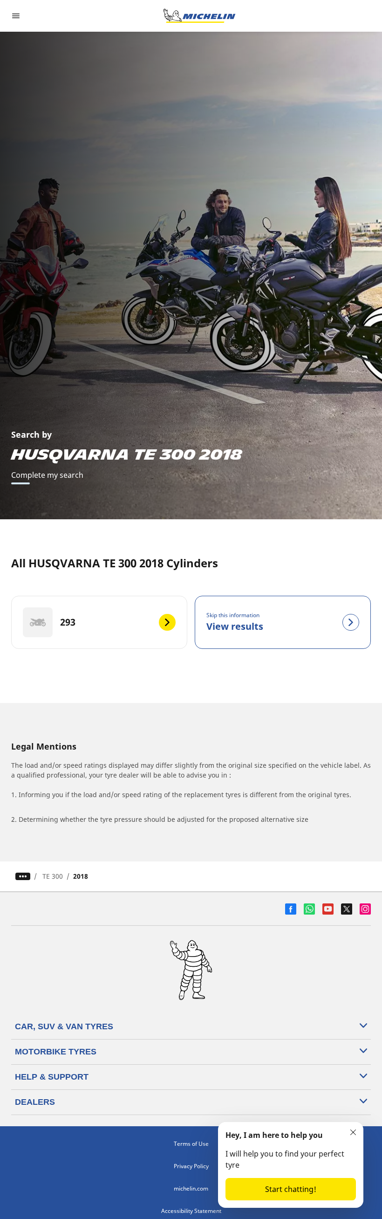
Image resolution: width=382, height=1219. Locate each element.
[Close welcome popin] (353, 1132)
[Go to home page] (199, 15)
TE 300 (52, 876)
